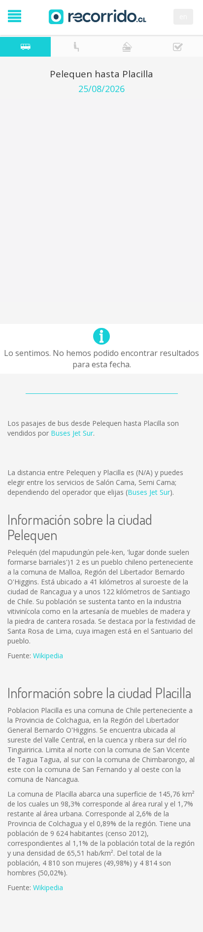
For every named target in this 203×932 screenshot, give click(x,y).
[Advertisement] (101, 200)
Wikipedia (48, 655)
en (183, 16)
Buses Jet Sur (72, 433)
